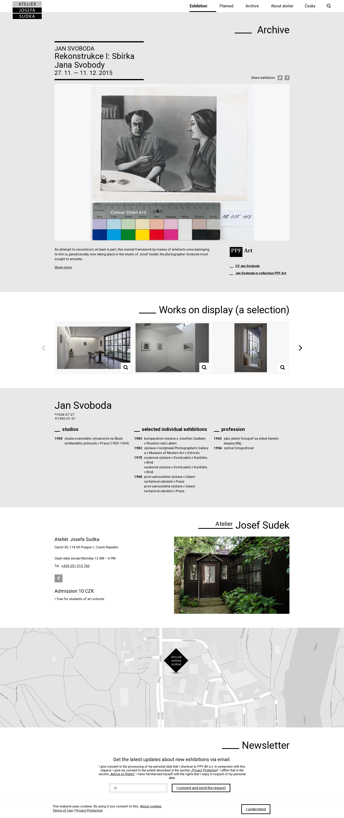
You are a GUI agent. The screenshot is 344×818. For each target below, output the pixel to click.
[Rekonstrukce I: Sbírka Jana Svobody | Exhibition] (27, 10)
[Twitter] (280, 77)
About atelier (282, 6)
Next (299, 347)
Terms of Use (63, 810)
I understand (256, 809)
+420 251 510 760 (75, 566)
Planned (226, 6)
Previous (45, 347)
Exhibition (198, 6)
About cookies (150, 806)
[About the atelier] (231, 575)
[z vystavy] (93, 347)
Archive (252, 6)
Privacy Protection (204, 770)
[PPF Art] (241, 252)
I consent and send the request (201, 788)
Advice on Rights (122, 774)
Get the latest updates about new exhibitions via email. (172, 759)
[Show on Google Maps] (172, 677)
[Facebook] (287, 77)
